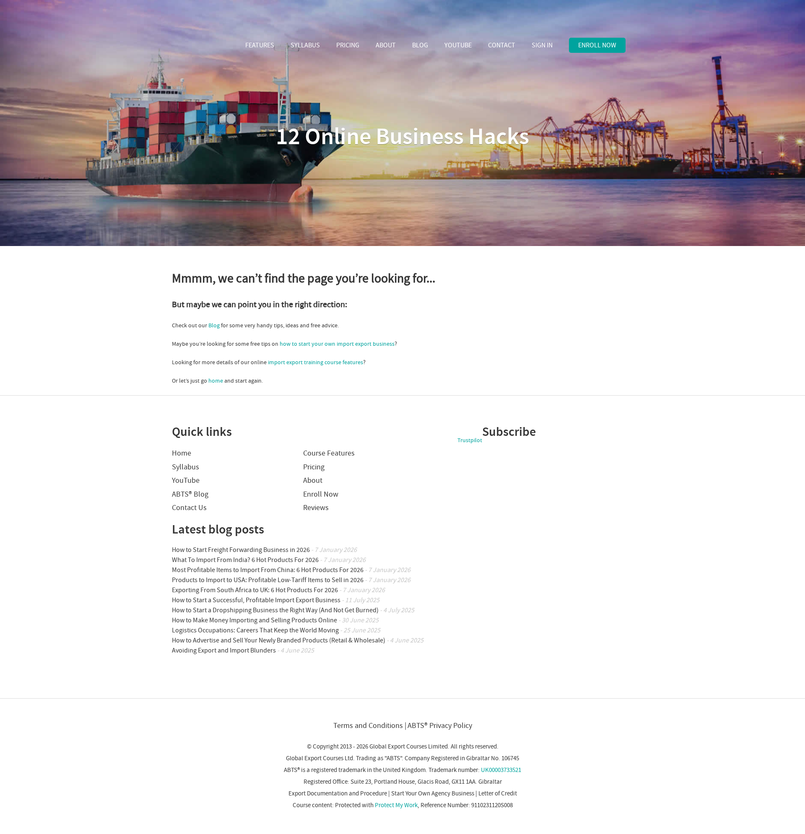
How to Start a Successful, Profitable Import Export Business (256, 600)
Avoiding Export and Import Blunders (224, 650)
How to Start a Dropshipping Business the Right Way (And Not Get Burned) (275, 610)
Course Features (329, 453)
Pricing (347, 45)
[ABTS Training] (203, 46)
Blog (420, 45)
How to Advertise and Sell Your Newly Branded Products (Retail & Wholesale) (278, 640)
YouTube (458, 45)
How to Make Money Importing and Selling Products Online (254, 620)
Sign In (542, 45)
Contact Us (189, 508)
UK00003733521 (501, 770)
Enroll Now (597, 45)
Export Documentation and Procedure (337, 794)
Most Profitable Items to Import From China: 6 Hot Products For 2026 (268, 570)
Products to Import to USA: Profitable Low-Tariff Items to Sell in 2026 (268, 580)
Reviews (316, 508)
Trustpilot (469, 440)
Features (259, 45)
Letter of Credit (497, 794)
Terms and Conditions (368, 725)
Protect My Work (396, 805)
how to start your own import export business (337, 344)
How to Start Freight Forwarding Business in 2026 (241, 550)
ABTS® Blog (190, 494)
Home (181, 453)
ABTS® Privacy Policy (440, 725)
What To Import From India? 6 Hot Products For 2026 (245, 560)
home (215, 381)
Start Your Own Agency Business (432, 794)
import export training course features (315, 362)
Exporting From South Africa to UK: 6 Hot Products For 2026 (255, 590)
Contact (501, 45)
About (386, 45)
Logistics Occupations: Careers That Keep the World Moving (255, 630)
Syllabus (305, 45)
